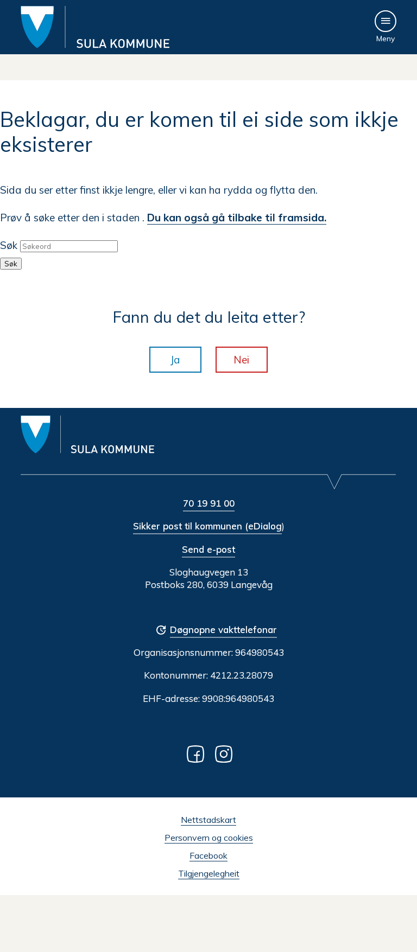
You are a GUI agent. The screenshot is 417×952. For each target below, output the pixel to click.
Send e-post (208, 549)
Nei (241, 359)
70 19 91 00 (209, 503)
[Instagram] (226, 754)
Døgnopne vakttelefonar (223, 629)
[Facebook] (197, 754)
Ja (175, 359)
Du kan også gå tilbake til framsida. (236, 217)
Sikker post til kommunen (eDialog (207, 526)
